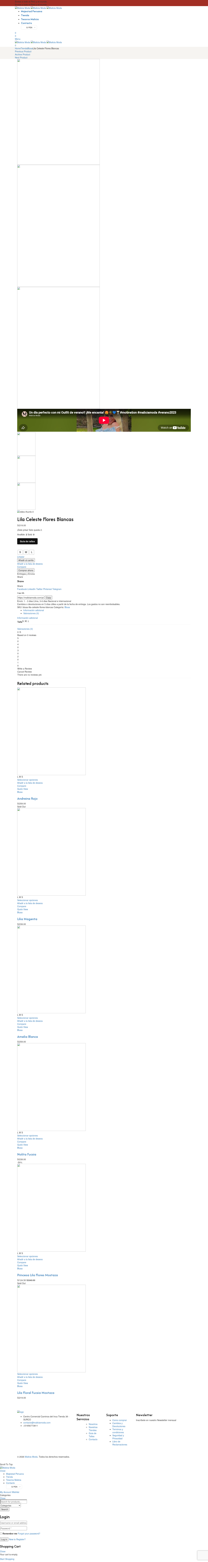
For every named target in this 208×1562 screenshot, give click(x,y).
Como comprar (119, 1420)
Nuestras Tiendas (93, 1429)
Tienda (24, 48)
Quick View (22, 788)
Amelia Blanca (27, 1036)
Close (2, 1470)
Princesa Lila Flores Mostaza (37, 1275)
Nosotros (93, 1424)
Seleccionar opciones (27, 779)
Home (18, 48)
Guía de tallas (27, 541)
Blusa (30, 48)
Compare (21, 566)
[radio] (20, 552)
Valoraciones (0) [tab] (31, 613)
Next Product (21, 57)
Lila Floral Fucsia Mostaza (35, 1392)
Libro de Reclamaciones (119, 1443)
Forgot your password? (29, 1533)
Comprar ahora (25, 570)
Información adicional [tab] (33, 610)
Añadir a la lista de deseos (30, 563)
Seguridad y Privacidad (118, 1437)
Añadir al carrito (26, 560)
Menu (17, 38)
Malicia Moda (31, 1456)
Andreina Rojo (27, 798)
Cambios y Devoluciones (118, 1425)
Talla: (20, 548)
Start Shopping (7, 1558)
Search (4, 1509)
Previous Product (23, 51)
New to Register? (17, 1539)
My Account (5, 1492)
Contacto (93, 1439)
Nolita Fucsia (26, 1154)
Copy (48, 597)
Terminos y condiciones (118, 1431)
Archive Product (22, 54)
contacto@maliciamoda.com (37, 1422)
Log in (4, 1539)
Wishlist (15, 1492)
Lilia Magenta (27, 918)
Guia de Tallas (92, 1435)
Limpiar (20, 556)
